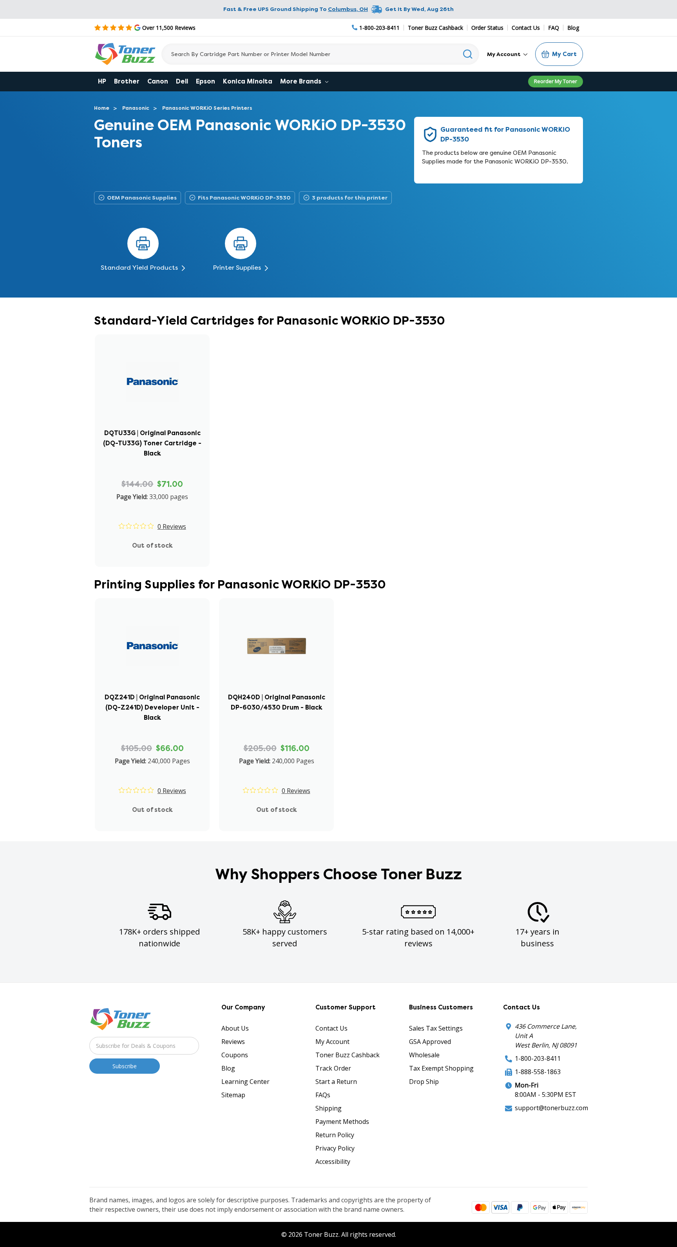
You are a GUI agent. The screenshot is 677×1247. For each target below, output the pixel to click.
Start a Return (336, 1081)
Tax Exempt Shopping (441, 1068)
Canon (157, 81)
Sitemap (233, 1095)
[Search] (468, 54)
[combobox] (320, 54)
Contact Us (526, 28)
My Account (504, 54)
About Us (235, 1028)
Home (101, 108)
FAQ (553, 28)
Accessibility (332, 1161)
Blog (573, 28)
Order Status (487, 28)
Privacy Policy (335, 1148)
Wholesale (424, 1055)
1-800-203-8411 (538, 1058)
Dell (182, 81)
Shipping (328, 1108)
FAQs (322, 1095)
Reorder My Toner (555, 81)
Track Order (333, 1068)
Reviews (233, 1041)
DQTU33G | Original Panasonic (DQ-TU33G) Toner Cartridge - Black (152, 443)
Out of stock (152, 545)
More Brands (301, 81)
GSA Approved (430, 1041)
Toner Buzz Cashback (435, 28)
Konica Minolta (247, 81)
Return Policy (334, 1135)
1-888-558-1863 (538, 1071)
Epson (205, 81)
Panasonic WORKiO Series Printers (207, 108)
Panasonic (135, 108)
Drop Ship (424, 1081)
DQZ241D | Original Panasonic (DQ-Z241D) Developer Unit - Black (152, 707)
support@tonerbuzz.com (551, 1108)
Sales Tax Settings (436, 1028)
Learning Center (245, 1081)
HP (102, 81)
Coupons (234, 1055)
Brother (126, 81)
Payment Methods (342, 1121)
